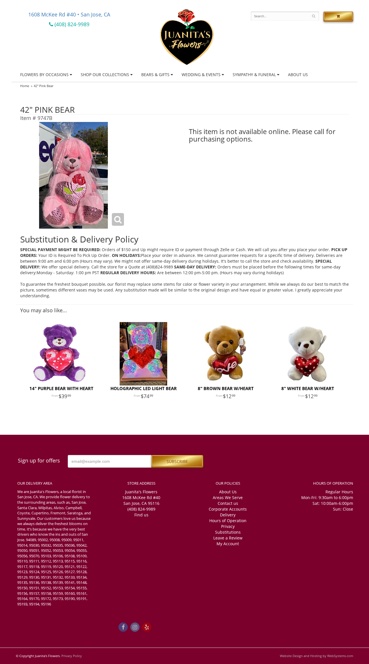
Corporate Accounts (228, 509)
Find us (141, 515)
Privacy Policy (71, 656)
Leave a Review (227, 538)
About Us (298, 74)
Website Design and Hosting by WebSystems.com (316, 656)
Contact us (228, 503)
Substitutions (228, 532)
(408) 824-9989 (71, 24)
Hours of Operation (227, 520)
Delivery (228, 515)
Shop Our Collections (105, 74)
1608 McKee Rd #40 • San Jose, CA (69, 14)
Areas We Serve (228, 497)
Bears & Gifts (155, 74)
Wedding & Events (201, 74)
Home (24, 86)
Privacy (228, 526)
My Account (227, 543)
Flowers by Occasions (44, 74)
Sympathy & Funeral (254, 74)
